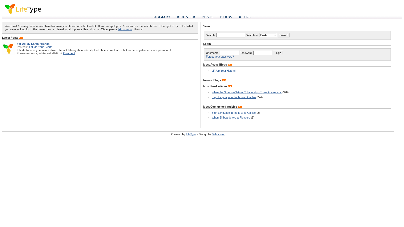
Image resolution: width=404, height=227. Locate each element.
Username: (213, 52)
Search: (211, 35)
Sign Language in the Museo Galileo (234, 97)
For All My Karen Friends (33, 43)
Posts (208, 17)
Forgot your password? (220, 56)
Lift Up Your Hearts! (41, 47)
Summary (162, 17)
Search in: (252, 35)
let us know (125, 29)
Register (186, 17)
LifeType (191, 134)
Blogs (226, 17)
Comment (69, 53)
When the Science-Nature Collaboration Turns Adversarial (247, 92)
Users (245, 17)
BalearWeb (218, 134)
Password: (246, 52)
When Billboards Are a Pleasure (231, 117)
